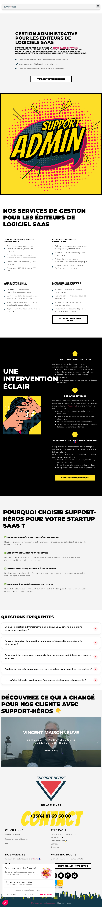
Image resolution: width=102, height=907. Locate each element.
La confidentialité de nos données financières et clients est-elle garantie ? (45, 680)
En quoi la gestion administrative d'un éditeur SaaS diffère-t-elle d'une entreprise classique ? (43, 628)
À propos (51, 903)
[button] (98, 6)
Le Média (54, 844)
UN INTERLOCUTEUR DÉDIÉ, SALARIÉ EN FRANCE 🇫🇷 (75, 441)
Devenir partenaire (12, 834)
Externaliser (56, 837)
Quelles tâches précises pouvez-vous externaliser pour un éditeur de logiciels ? (48, 669)
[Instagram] (68, 875)
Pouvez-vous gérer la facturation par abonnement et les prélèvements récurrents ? (43, 642)
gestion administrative (65, 48)
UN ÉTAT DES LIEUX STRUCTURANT (75, 359)
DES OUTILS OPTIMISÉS (75, 396)
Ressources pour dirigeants (16, 839)
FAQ (7, 843)
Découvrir (55, 847)
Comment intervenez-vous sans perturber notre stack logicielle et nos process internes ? (48, 657)
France (36, 859)
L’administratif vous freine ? (62, 834)
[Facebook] (61, 875)
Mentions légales (38, 903)
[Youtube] (75, 875)
